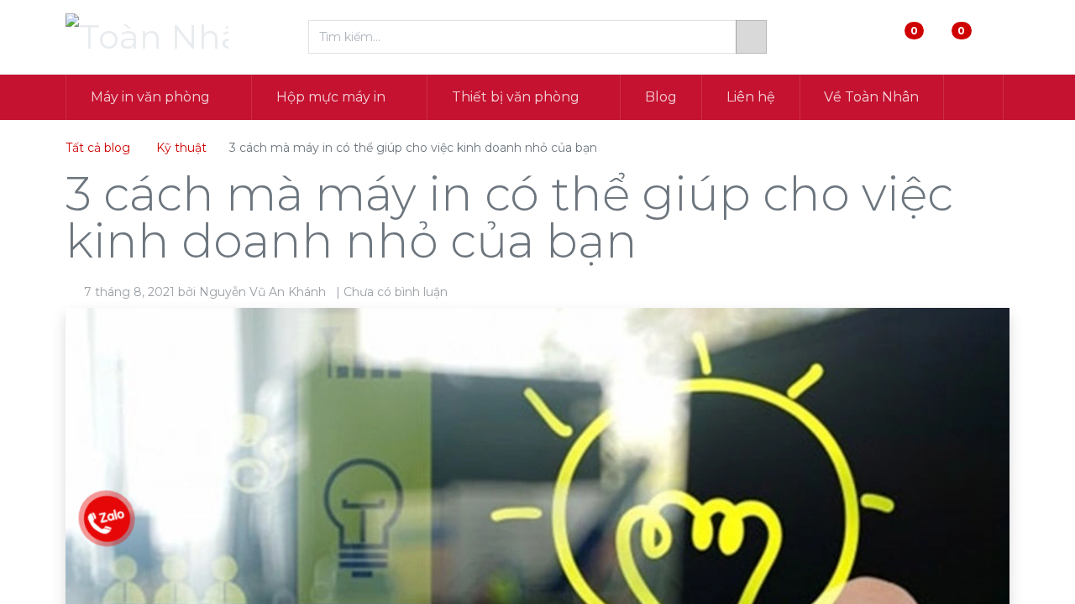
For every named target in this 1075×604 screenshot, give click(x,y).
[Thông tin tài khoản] (995, 37)
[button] (973, 97)
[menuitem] (661, 97)
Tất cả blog (98, 147)
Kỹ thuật (181, 147)
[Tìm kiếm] (751, 37)
